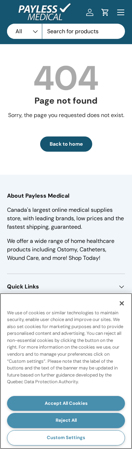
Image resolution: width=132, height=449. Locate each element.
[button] (105, 12)
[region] (66, 371)
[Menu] (120, 12)
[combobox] (66, 31)
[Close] (122, 303)
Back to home (66, 144)
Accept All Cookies (66, 403)
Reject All (66, 420)
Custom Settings (66, 438)
